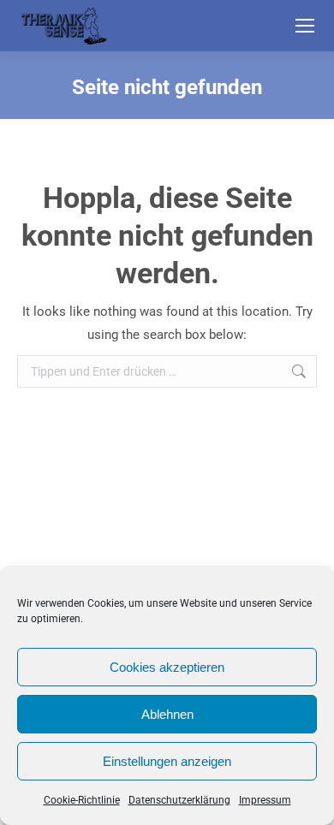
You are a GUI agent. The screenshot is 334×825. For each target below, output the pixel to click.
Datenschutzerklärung (179, 800)
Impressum (265, 800)
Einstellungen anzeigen (167, 761)
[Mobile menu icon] (305, 26)
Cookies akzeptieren (167, 667)
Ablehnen (167, 714)
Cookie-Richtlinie (82, 800)
